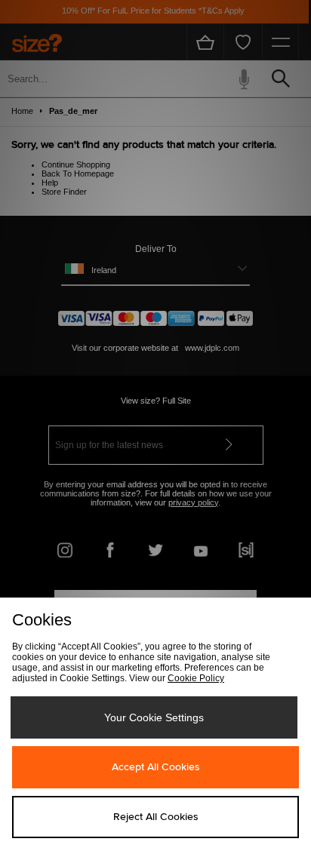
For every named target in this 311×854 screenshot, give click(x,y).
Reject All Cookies (156, 817)
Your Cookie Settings (154, 717)
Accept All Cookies (156, 767)
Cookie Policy (196, 678)
